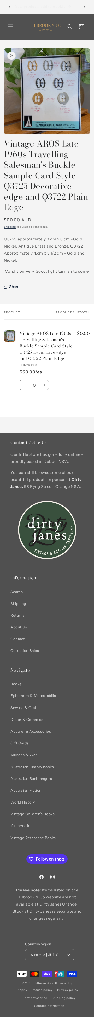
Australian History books (32, 767)
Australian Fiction (26, 790)
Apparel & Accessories (30, 731)
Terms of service (35, 998)
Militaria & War (23, 754)
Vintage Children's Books (32, 814)
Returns (17, 615)
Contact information (49, 1006)
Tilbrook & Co (44, 983)
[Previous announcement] (9, 7)
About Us (18, 627)
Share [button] (14, 286)
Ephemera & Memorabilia (33, 695)
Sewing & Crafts (25, 707)
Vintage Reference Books (33, 837)
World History (22, 802)
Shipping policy (64, 998)
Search (16, 591)
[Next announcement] (84, 7)
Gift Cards (19, 743)
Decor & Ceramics (26, 719)
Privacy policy (67, 990)
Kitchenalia (20, 825)
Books (15, 684)
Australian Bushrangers (31, 778)
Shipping (10, 226)
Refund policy (42, 990)
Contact (17, 639)
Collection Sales (24, 650)
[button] (10, 26)
